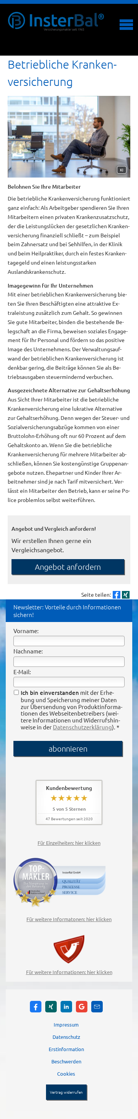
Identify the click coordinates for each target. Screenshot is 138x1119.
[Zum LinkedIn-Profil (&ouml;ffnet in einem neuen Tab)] (66, 1006)
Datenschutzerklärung (82, 727)
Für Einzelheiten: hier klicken (69, 842)
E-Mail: (22, 671)
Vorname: (26, 630)
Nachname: (28, 651)
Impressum (66, 1024)
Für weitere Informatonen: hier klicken (69, 919)
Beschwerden (66, 1061)
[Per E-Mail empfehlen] (97, 1006)
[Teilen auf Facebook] (116, 595)
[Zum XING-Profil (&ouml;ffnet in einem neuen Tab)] (51, 1006)
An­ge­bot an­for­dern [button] (68, 566)
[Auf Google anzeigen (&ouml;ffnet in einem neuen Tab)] (81, 1006)
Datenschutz (66, 1036)
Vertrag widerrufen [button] (66, 1092)
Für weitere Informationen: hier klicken (69, 972)
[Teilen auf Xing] (126, 595)
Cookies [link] (66, 1073)
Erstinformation (66, 1049)
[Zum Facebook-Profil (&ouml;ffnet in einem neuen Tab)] (35, 1006)
